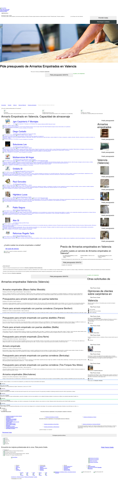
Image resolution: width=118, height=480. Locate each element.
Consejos (42, 469)
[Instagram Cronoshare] (93, 458)
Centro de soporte (91, 466)
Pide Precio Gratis (95, 288)
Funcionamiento (67, 467)
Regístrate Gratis (7, 432)
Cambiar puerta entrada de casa (12, 421)
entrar (1, 9)
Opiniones (66, 468)
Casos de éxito (67, 469)
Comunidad (18, 470)
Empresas (42, 470)
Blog (17, 468)
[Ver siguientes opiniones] (4, 410)
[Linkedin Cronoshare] (93, 462)
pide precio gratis (6, 9)
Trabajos (41, 467)
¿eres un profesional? (4, 10)
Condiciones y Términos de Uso (17, 476)
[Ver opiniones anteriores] (1, 410)
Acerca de (18, 467)
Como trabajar (42, 466)
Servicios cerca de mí (68, 466)
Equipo (17, 466)
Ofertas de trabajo (43, 468)
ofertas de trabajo (3, 11)
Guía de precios (67, 470)
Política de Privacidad (28, 476)
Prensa (17, 469)
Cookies (35, 476)
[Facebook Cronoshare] (93, 459)
